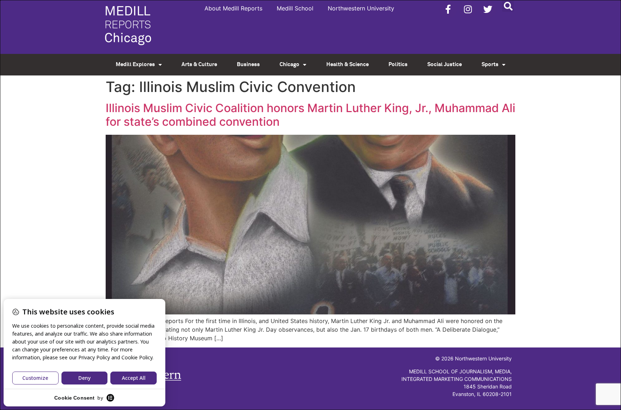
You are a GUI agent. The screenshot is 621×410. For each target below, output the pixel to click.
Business (248, 64)
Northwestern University (361, 8)
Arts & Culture (199, 64)
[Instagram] (468, 9)
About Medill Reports (233, 8)
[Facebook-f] (448, 9)
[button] (508, 6)
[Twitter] (488, 9)
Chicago (289, 64)
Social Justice (444, 64)
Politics (398, 64)
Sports (490, 64)
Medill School (295, 8)
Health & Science (347, 64)
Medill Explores (135, 64)
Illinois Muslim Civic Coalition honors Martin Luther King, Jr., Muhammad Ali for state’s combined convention (310, 115)
